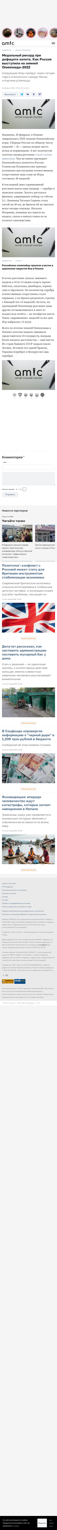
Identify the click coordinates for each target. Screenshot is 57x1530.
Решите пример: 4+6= (12, 489)
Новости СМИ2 (8, 517)
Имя (4, 462)
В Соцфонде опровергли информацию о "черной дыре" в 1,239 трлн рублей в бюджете (28, 735)
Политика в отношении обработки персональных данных (24, 914)
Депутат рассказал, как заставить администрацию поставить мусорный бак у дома (24, 652)
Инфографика (23, 50)
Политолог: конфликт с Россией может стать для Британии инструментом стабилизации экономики (23, 571)
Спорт (19, 261)
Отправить (10, 494)
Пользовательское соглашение (14, 890)
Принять (42, 1523)
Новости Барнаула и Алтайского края (17, 907)
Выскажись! (10, 94)
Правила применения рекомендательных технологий (23, 911)
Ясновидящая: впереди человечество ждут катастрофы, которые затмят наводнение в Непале (26, 803)
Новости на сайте (9, 883)
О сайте (5, 900)
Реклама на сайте (9, 893)
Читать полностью (28, 638)
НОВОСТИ (7, 50)
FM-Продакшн (7, 887)
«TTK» (38, 1003)
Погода (5, 897)
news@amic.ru (44, 945)
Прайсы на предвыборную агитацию (16, 903)
